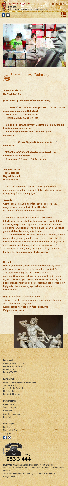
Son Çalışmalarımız (12, 414)
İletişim (6, 427)
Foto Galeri (8, 417)
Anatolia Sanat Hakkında (14, 363)
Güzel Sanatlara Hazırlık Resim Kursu (20, 382)
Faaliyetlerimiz (9, 369)
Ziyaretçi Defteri (10, 430)
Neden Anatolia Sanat (13, 366)
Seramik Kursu (10, 385)
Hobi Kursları (9, 391)
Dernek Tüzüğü (10, 372)
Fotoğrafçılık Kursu (11, 394)
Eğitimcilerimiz (9, 404)
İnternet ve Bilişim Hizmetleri (26, 474)
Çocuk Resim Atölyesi (13, 388)
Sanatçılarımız (9, 407)
